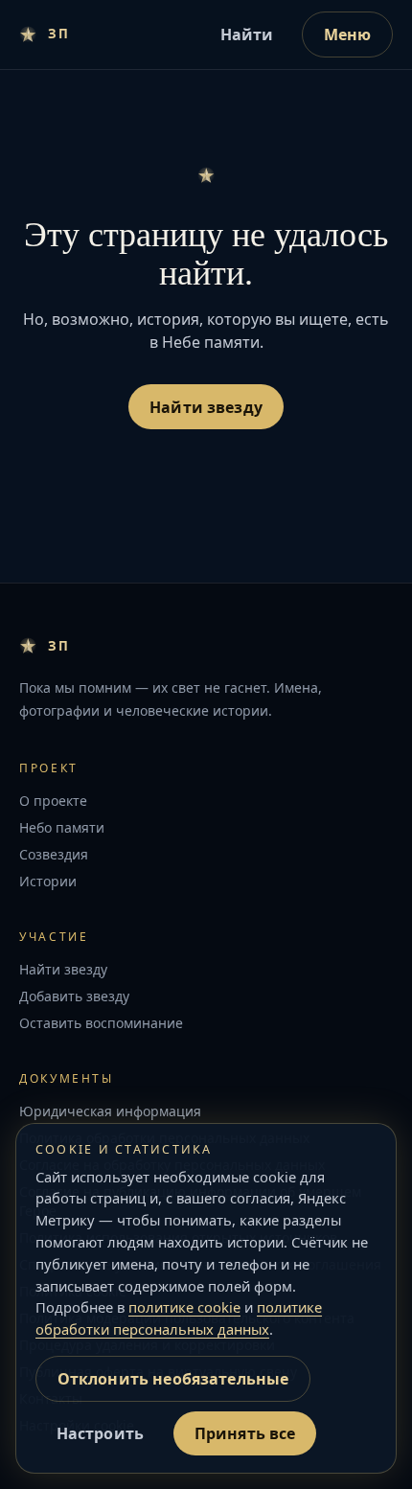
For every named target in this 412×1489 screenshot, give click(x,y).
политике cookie (184, 1307)
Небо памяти (61, 827)
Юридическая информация (110, 1111)
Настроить (100, 1433)
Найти (247, 34)
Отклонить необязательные (173, 1378)
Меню (348, 34)
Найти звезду (206, 407)
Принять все (245, 1433)
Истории (48, 881)
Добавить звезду (74, 996)
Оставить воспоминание (101, 1023)
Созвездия (53, 854)
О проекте (53, 800)
